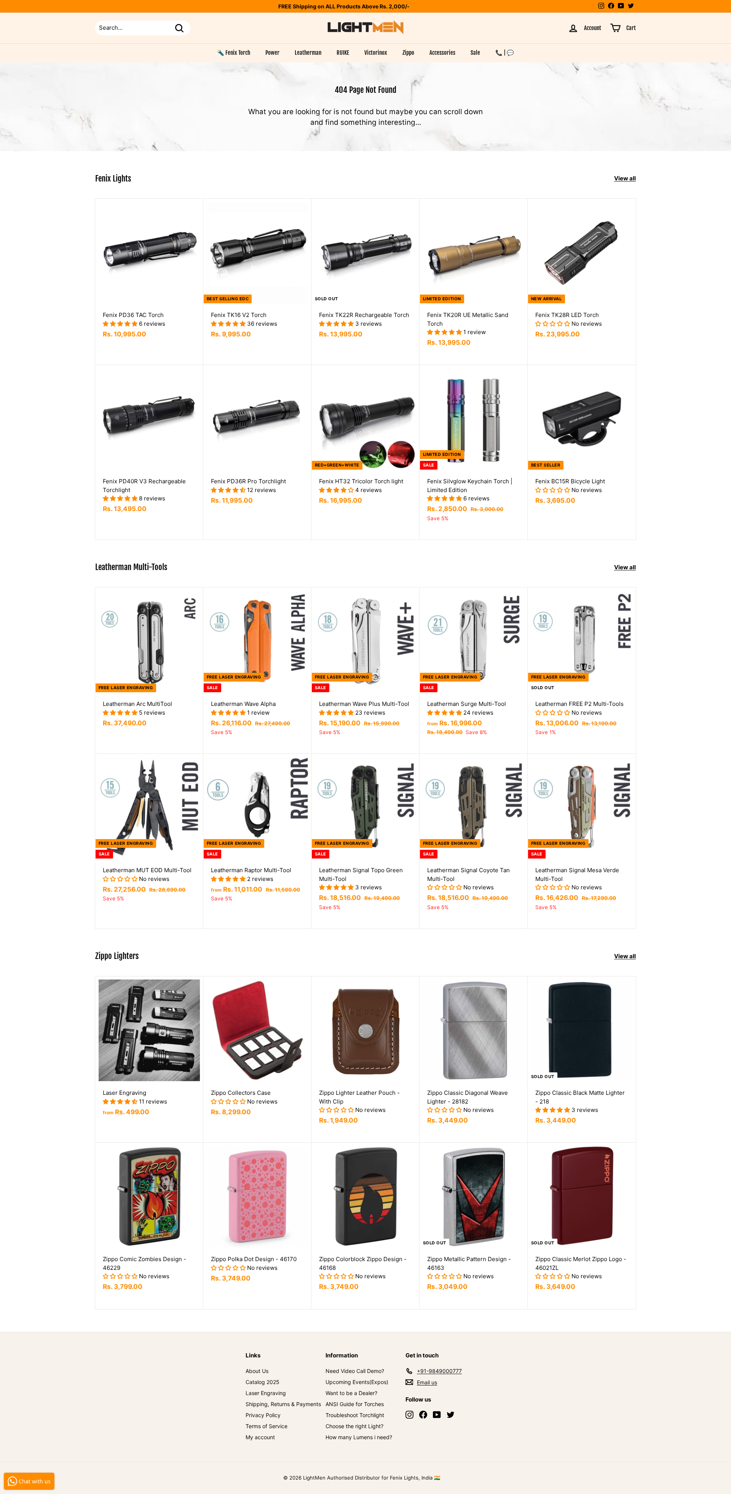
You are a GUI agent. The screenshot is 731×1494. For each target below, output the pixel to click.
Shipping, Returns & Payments (283, 1404)
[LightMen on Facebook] (423, 1414)
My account (260, 1437)
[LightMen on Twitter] (451, 1414)
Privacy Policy (263, 1415)
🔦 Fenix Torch (233, 52)
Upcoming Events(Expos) (357, 1382)
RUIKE (343, 52)
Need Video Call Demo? (355, 1371)
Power (272, 52)
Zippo (408, 52)
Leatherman (308, 52)
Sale (475, 52)
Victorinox (375, 52)
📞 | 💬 (504, 52)
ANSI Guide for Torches (355, 1404)
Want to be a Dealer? (351, 1393)
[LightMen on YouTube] (437, 1414)
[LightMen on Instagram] (409, 1414)
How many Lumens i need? (359, 1437)
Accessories (442, 52)
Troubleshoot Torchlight (355, 1415)
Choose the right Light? (354, 1426)
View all (625, 178)
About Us (257, 1371)
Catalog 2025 (262, 1382)
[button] (121, 323)
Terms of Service (266, 1426)
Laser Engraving (266, 1393)
